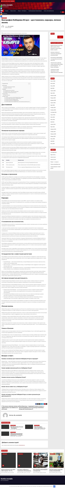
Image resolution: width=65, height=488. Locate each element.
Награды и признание (8, 87)
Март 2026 (53, 93)
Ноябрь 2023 (53, 131)
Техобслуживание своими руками (35, 10)
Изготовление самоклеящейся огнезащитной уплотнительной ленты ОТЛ (56, 59)
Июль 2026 (53, 83)
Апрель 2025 (53, 102)
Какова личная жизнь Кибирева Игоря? (12, 99)
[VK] (1, 10)
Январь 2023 (53, 136)
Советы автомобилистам (49, 10)
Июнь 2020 (53, 138)
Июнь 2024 (53, 119)
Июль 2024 (53, 117)
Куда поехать (4, 13)
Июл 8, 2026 (52, 472)
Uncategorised (13, 425)
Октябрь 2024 (53, 110)
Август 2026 (53, 81)
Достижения (5, 85)
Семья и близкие (7, 95)
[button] (60, 12)
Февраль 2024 (53, 129)
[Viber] (1, 12)
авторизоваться (22, 445)
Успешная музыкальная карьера (9, 86)
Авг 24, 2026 (4, 472)
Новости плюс (53, 159)
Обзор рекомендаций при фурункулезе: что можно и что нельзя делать (16, 435)
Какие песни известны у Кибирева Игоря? (12, 100)
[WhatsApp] (1, 6)
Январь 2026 (53, 98)
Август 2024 (53, 114)
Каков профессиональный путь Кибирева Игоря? (13, 98)
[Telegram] (1, 8)
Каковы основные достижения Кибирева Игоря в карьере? (15, 97)
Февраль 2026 (53, 95)
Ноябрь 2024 (53, 107)
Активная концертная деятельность (10, 92)
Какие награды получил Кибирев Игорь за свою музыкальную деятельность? (18, 101)
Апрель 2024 (53, 124)
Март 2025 (53, 105)
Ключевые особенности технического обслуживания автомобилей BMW (56, 54)
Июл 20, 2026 (21, 472)
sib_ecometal (10, 26)
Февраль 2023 (53, 134)
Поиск (52, 33)
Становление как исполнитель (9, 90)
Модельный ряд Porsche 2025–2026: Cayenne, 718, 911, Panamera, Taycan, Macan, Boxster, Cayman (8, 471)
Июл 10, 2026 (36, 472)
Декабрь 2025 (53, 100)
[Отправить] (1, 16)
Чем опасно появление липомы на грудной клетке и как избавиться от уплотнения (10, 407)
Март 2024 (53, 126)
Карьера (4, 89)
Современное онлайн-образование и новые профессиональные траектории (57, 71)
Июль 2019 (53, 143)
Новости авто (13, 10)
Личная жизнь (5, 93)
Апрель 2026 (53, 90)
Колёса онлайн (7, 5)
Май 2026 (52, 88)
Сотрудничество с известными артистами (11, 91)
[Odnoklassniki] (1, 14)
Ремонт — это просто (22, 10)
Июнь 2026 (53, 86)
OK (54, 486)
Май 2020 (52, 141)
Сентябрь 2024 (53, 112)
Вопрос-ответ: (5, 96)
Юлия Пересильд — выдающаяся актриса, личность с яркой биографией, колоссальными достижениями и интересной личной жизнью (31, 407)
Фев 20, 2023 (12, 429)
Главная (6, 10)
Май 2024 (52, 122)
